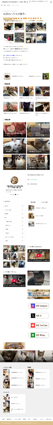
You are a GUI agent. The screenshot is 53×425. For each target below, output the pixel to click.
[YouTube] (15, 194)
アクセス (41, 419)
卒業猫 (24, 419)
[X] (11, 194)
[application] (38, 255)
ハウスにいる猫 (17, 419)
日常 (7, 18)
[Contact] (17, 194)
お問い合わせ (48, 419)
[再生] (29, 260)
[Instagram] (13, 194)
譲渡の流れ (9, 419)
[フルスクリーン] (48, 260)
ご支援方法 (35, 419)
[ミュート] (46, 260)
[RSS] (10, 423)
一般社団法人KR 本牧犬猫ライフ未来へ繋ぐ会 (14, 186)
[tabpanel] (38, 278)
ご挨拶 (3, 419)
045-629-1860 (33, 179)
